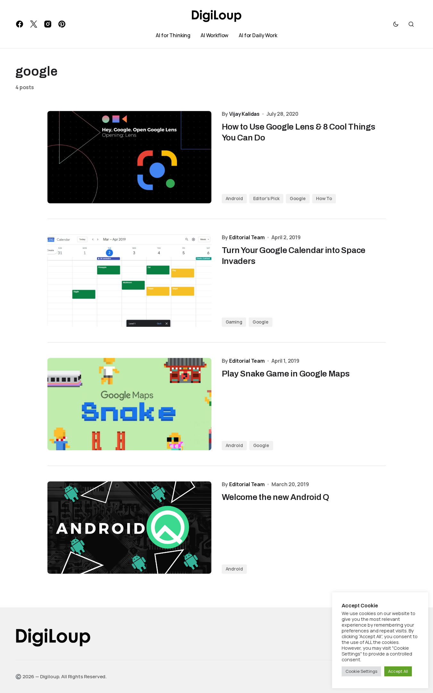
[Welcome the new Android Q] (129, 527)
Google (298, 198)
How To (324, 198)
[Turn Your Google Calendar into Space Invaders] (129, 280)
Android (234, 198)
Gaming (234, 322)
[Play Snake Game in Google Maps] (129, 404)
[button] (395, 24)
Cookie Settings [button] (361, 671)
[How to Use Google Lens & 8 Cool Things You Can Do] (129, 157)
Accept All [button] (398, 671)
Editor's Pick (266, 198)
